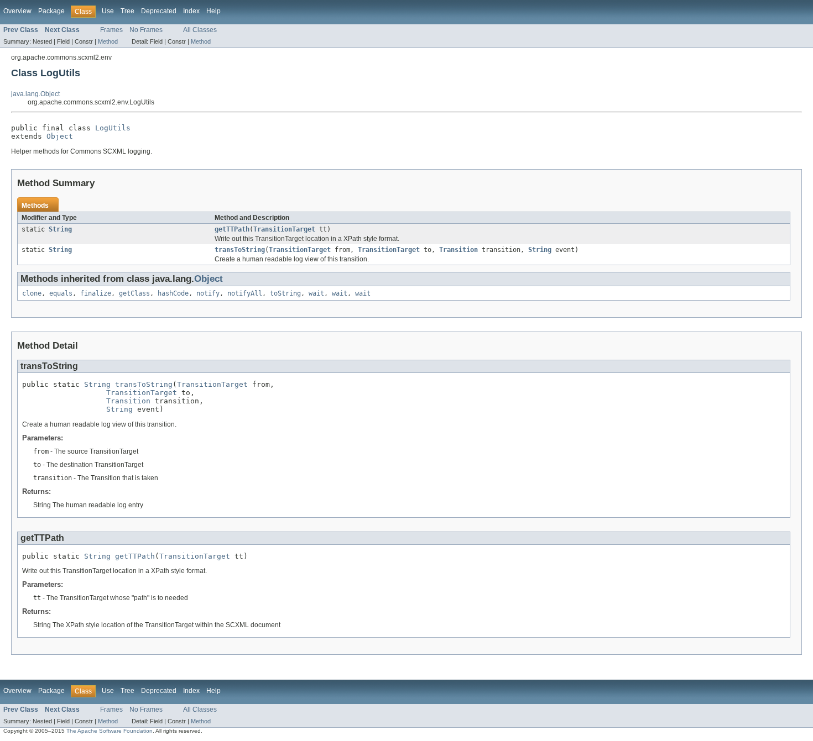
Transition (458, 250)
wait (316, 293)
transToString (240, 250)
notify (208, 293)
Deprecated (158, 11)
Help (213, 11)
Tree (127, 11)
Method (108, 41)
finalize (95, 293)
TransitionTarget (284, 229)
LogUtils (113, 128)
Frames (111, 30)
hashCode (173, 293)
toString (285, 293)
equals (60, 293)
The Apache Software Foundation (109, 731)
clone (31, 293)
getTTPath (232, 229)
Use (108, 11)
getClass (134, 293)
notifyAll (244, 293)
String (60, 229)
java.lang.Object (35, 94)
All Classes (200, 30)
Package (51, 11)
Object (59, 136)
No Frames (146, 30)
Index (191, 11)
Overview (17, 11)
